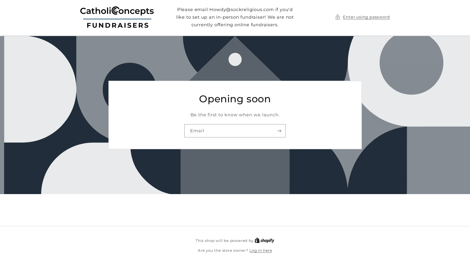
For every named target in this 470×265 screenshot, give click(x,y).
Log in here (260, 250)
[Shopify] (264, 240)
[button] (362, 17)
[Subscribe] (279, 130)
